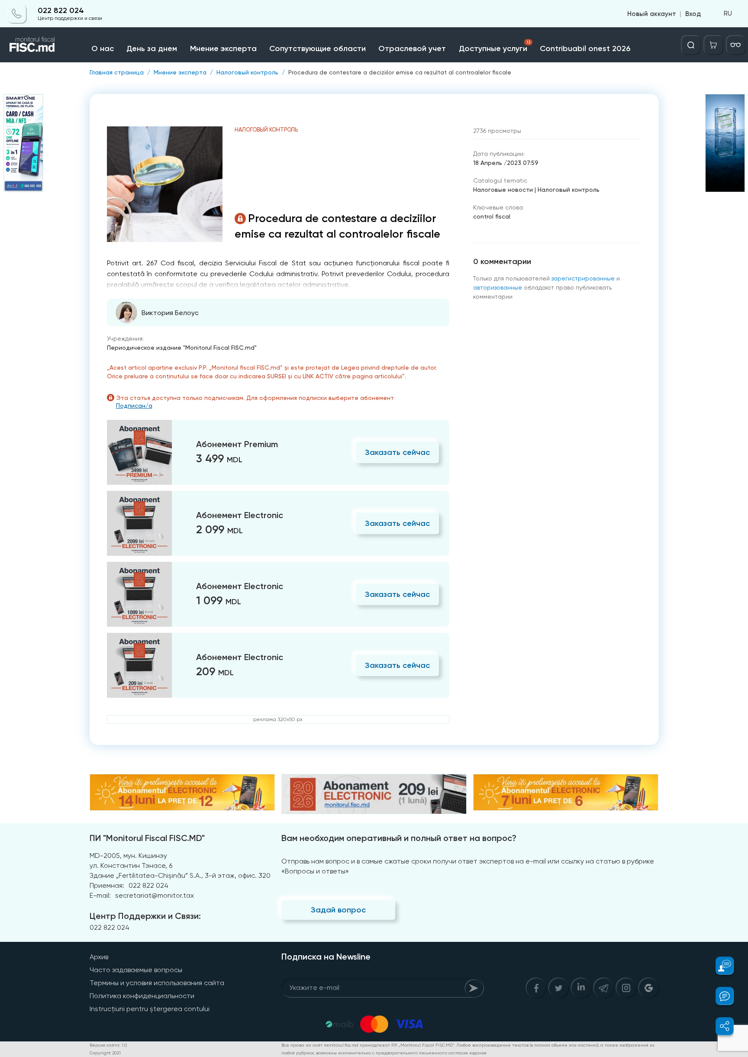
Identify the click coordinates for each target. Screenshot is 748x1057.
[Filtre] (736, 45)
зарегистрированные (583, 278)
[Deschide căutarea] (691, 45)
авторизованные (497, 287)
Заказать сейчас (397, 452)
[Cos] (713, 45)
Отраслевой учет (412, 48)
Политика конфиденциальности (142, 996)
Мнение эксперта (223, 48)
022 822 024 (61, 10)
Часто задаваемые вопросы (136, 970)
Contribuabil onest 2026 (585, 48)
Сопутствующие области (317, 48)
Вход (693, 14)
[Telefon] (17, 14)
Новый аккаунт (651, 14)
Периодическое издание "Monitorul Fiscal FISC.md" (182, 347)
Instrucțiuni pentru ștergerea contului (150, 1009)
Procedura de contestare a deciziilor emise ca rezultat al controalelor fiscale (399, 72)
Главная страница (117, 72)
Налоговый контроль (247, 72)
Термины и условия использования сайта (157, 983)
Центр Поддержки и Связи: (145, 916)
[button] (720, 965)
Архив (99, 957)
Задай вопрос (338, 910)
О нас (102, 48)
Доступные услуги (494, 46)
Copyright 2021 (105, 1053)
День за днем (151, 48)
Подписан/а (134, 405)
